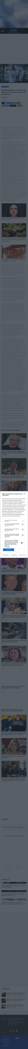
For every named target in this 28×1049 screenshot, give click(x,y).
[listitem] (14, 521)
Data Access (14, 555)
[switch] (22, 524)
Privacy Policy (22, 555)
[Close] (25, 494)
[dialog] (14, 524)
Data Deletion (5, 555)
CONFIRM (8, 549)
